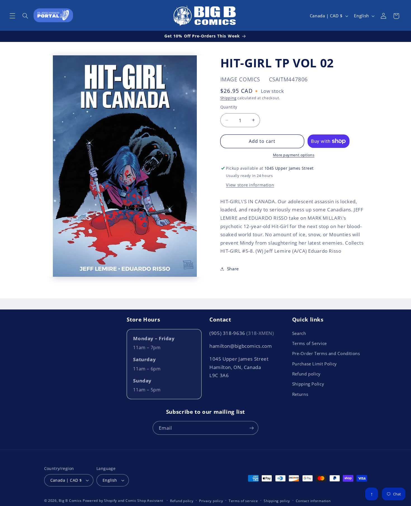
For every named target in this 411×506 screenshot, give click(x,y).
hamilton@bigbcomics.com (240, 346)
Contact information (313, 501)
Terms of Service (309, 343)
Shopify (110, 500)
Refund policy (306, 374)
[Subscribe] (251, 428)
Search (299, 333)
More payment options (294, 155)
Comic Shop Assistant (144, 500)
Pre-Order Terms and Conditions (326, 353)
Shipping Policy (308, 384)
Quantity (228, 106)
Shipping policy (277, 501)
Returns (300, 394)
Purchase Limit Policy (314, 364)
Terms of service (243, 501)
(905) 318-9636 (241, 333)
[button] (12, 16)
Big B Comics (70, 500)
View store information (250, 185)
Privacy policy (211, 501)
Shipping (228, 98)
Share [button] (233, 268)
